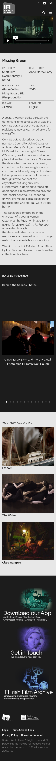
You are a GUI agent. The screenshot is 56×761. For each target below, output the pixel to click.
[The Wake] (28, 493)
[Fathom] (28, 445)
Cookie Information (32, 734)
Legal (5, 729)
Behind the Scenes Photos (19, 284)
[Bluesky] (50, 3)
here (25, 254)
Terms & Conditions (22, 729)
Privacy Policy (10, 734)
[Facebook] (38, 3)
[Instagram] (44, 3)
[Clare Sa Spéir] (28, 540)
